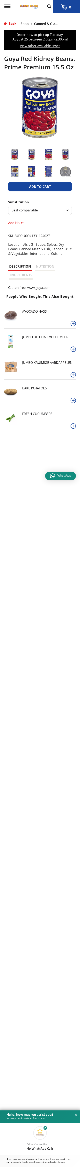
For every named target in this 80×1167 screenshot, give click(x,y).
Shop (25, 23)
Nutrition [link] (45, 266)
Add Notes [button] (16, 223)
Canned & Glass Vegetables (55, 23)
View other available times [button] (40, 46)
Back (12, 23)
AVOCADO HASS (34, 311)
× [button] (76, 1115)
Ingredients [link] (21, 275)
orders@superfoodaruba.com (50, 1162)
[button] (14, 154)
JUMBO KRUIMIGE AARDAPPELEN (47, 362)
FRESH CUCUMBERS (37, 414)
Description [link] (20, 266)
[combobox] (40, 210)
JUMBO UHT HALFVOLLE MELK (45, 337)
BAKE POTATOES (34, 388)
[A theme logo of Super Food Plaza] (28, 6)
